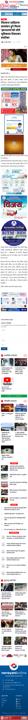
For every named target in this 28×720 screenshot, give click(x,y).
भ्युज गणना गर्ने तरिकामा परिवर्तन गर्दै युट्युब (6, 389)
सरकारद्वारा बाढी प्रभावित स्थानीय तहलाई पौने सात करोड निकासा (20, 631)
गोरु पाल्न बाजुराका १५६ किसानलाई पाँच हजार (18, 499)
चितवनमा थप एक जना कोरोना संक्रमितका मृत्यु (16, 566)
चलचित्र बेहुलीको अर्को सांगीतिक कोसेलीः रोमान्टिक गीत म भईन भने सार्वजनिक (7, 371)
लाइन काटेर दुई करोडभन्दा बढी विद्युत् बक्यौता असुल (18, 483)
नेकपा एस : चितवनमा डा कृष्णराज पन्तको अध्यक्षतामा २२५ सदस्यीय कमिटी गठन (16, 537)
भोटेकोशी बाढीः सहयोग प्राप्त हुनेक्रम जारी (18, 476)
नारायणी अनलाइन (7, 42)
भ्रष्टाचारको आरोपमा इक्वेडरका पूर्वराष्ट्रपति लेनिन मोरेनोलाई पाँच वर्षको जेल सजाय (17, 468)
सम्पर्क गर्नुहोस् (4, 701)
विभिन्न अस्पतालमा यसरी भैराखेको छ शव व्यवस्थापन (18, 491)
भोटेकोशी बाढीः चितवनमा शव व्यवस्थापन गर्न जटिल (20, 648)
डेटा (2, 706)
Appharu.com (19, 715)
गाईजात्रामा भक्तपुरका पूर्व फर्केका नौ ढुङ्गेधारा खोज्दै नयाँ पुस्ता (7, 648)
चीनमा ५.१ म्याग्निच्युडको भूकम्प (7, 415)
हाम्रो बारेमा (4, 699)
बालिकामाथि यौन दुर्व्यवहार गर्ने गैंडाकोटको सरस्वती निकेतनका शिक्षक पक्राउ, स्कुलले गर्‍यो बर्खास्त (6, 437)
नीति (2, 705)
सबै (25, 355)
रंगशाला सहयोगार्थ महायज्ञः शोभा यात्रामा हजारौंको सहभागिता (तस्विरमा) (16, 545)
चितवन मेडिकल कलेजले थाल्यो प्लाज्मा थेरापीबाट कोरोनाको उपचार (16, 559)
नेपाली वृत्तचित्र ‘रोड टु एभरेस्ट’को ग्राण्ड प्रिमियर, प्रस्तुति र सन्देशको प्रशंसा (20, 371)
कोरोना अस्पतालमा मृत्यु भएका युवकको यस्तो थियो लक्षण (16, 552)
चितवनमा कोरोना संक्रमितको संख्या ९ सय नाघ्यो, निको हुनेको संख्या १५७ (16, 573)
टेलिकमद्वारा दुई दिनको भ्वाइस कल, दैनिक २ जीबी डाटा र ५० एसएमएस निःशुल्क (20, 416)
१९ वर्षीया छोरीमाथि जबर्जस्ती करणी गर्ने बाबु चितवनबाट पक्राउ (20, 435)
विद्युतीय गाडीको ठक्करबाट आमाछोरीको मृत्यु (7, 457)
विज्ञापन (3, 703)
